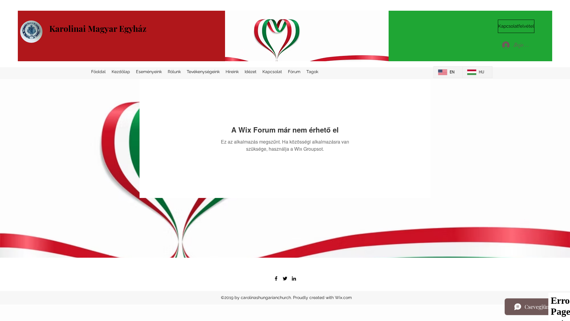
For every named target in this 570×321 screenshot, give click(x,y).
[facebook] (276, 278)
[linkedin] (294, 278)
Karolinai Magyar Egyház (97, 28)
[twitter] (285, 278)
